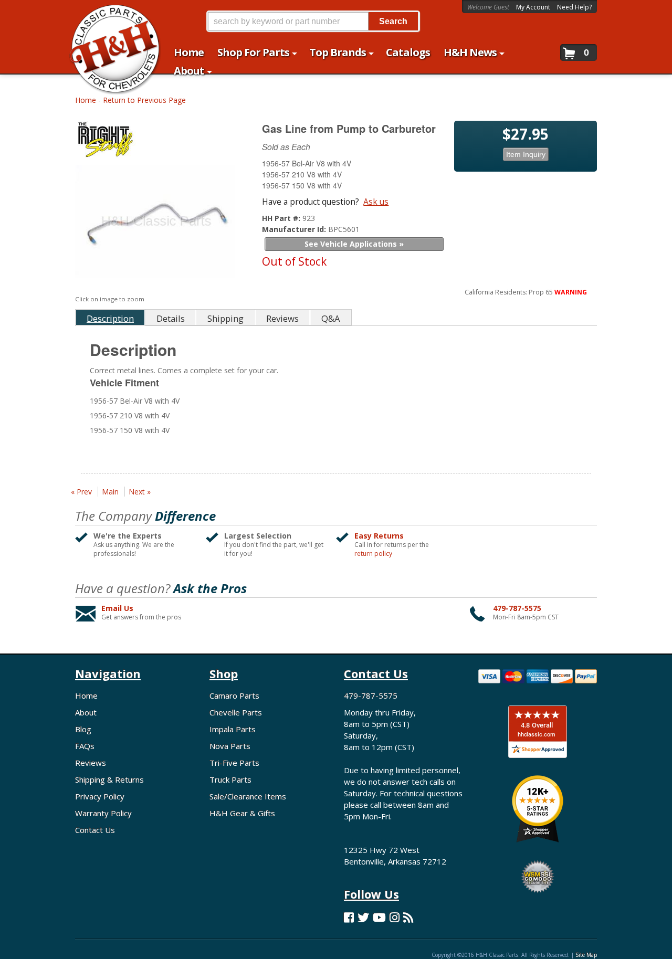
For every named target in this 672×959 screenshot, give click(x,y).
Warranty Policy (103, 813)
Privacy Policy (99, 796)
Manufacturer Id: (295, 229)
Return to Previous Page (144, 100)
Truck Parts (230, 779)
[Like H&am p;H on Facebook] (349, 917)
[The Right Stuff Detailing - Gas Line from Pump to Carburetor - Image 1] (155, 227)
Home (85, 100)
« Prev (81, 492)
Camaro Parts (234, 695)
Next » (140, 492)
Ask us (375, 201)
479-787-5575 (517, 608)
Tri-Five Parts (234, 762)
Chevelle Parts (235, 712)
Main (110, 492)
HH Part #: (282, 218)
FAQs (84, 746)
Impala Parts (232, 729)
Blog (83, 729)
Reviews (90, 762)
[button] (313, 21)
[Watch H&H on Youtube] (379, 917)
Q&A (330, 318)
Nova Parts (229, 746)
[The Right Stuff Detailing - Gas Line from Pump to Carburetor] (156, 141)
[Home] (109, 14)
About (86, 712)
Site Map (586, 954)
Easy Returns (379, 536)
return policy (373, 554)
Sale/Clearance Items (247, 796)
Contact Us (95, 830)
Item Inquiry (525, 154)
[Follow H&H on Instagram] (395, 917)
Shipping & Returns (109, 779)
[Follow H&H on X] (363, 917)
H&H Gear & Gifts (242, 813)
